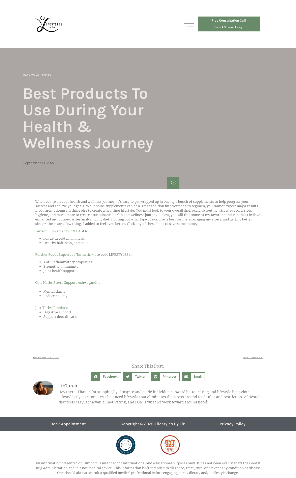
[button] (106, 376)
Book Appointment (68, 424)
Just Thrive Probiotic (51, 308)
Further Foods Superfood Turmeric (63, 255)
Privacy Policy (232, 424)
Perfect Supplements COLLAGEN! (62, 231)
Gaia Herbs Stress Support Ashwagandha (67, 283)
